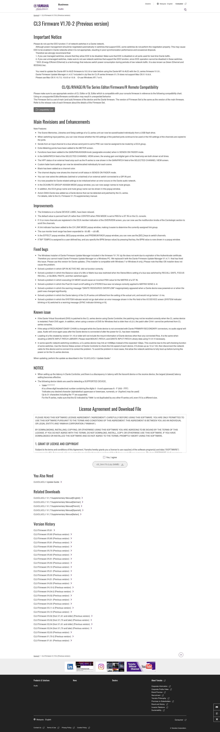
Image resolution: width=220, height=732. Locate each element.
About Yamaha (157, 680)
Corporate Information (159, 686)
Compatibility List (45, 110)
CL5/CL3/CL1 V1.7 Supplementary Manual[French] (57, 506)
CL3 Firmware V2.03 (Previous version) (51, 632)
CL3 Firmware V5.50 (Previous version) (51, 562)
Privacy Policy (66, 727)
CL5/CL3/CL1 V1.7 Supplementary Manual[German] (57, 502)
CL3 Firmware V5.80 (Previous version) (51, 546)
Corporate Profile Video (160, 689)
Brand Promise (157, 692)
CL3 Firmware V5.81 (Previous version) (51, 542)
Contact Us (37, 727)
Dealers (148, 4)
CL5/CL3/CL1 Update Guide (46, 481)
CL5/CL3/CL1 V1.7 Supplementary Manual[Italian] (56, 514)
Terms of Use (51, 727)
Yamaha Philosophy (159, 698)
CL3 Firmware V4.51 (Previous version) (51, 579)
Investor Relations (158, 707)
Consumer (179, 4)
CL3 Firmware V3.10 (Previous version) (51, 611)
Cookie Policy (82, 727)
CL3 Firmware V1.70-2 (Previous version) (52, 636)
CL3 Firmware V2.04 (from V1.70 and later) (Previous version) (61, 628)
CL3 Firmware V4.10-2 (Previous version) (52, 587)
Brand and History (158, 704)
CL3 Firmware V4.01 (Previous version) (51, 599)
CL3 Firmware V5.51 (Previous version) (51, 558)
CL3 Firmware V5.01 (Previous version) (51, 571)
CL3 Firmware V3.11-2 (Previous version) (52, 607)
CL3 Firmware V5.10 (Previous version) (51, 566)
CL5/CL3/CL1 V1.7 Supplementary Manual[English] (57, 497)
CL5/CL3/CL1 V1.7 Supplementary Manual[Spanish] (57, 510)
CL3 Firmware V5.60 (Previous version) (51, 554)
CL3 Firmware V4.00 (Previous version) (51, 603)
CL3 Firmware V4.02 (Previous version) (51, 595)
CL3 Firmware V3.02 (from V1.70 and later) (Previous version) (61, 620)
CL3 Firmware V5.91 (43, 530)
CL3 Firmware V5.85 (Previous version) (51, 538)
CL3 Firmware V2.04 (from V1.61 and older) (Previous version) (62, 624)
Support (36, 15)
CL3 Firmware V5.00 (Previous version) (51, 575)
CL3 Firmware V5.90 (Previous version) (51, 534)
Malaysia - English (166, 4)
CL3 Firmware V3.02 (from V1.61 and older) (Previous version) (62, 615)
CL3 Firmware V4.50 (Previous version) (51, 583)
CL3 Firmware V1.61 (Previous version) (51, 640)
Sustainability (156, 710)
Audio (61, 8)
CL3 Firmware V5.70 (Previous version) (51, 550)
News (75, 680)
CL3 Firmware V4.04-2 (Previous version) (52, 591)
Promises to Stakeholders (161, 701)
